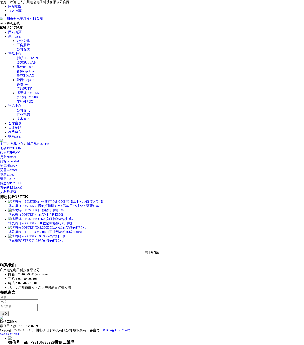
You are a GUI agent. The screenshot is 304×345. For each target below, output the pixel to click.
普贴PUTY (24, 88)
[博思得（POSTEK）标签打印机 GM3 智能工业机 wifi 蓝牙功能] (55, 201)
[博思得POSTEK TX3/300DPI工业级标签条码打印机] (47, 227)
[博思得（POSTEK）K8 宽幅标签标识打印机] (42, 219)
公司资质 (23, 49)
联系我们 (15, 136)
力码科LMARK (28, 97)
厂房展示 (23, 45)
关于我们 (15, 36)
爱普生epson (25, 80)
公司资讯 (23, 110)
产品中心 (15, 53)
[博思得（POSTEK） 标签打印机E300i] (37, 210)
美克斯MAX (25, 75)
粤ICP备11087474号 (117, 330)
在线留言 (15, 132)
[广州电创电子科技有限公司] (21, 18)
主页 (3, 144)
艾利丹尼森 (25, 101)
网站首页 (15, 32)
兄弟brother (24, 67)
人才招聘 (15, 127)
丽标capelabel (26, 71)
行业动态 (23, 114)
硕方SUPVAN (26, 62)
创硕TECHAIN (27, 58)
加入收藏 (15, 10)
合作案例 (15, 123)
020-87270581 (9, 334)
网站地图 (15, 6)
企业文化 (23, 40)
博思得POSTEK (28, 93)
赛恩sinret (23, 84)
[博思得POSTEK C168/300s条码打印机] (37, 236)
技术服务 (23, 119)
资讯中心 (15, 106)
